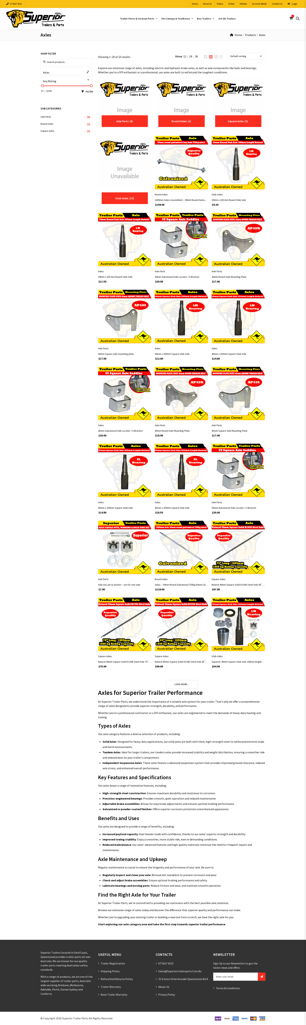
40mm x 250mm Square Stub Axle (229, 353)
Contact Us (277, 3)
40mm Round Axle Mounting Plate (229, 276)
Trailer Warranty (111, 987)
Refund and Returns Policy (117, 979)
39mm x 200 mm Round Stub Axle (229, 200)
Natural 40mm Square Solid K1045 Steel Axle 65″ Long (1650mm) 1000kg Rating (238, 584)
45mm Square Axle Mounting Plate (229, 430)
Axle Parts (160, 271)
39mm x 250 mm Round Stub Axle (115, 276)
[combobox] (246, 56)
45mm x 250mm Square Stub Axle (172, 507)
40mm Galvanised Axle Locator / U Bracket (177, 276)
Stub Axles (217, 194)
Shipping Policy (110, 971)
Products (250, 35)
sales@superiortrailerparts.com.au (180, 971)
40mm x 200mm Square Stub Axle (172, 353)
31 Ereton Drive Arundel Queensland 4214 (183, 979)
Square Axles (218, 579)
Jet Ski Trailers (227, 18)
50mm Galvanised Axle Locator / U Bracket (234, 507)
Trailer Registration (113, 963)
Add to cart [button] (181, 183)
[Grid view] (205, 56)
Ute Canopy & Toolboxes (175, 18)
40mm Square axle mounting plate (116, 353)
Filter (89, 91)
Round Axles (161, 194)
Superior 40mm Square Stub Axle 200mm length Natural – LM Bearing (238, 661)
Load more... (181, 684)
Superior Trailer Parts (75, 1018)
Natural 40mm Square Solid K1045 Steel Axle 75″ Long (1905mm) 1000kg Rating (124, 661)
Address (243, 3)
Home (195, 3)
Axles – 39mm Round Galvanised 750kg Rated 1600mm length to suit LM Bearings (181, 584)
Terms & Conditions (228, 988)
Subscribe (261, 977)
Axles (101, 271)
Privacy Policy (166, 994)
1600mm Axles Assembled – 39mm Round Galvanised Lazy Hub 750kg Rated (181, 200)
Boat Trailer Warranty (114, 994)
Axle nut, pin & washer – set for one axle (119, 584)
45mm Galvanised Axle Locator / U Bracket (120, 430)
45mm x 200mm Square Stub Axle (115, 507)
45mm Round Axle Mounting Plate (172, 430)
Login (294, 3)
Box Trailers (204, 18)
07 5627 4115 (16, 3)
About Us (207, 3)
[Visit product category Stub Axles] (124, 162)
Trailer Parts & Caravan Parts (137, 18)
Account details (259, 3)
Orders (231, 3)
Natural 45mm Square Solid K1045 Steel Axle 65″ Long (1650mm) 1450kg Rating (181, 661)
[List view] (221, 56)
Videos (220, 3)
